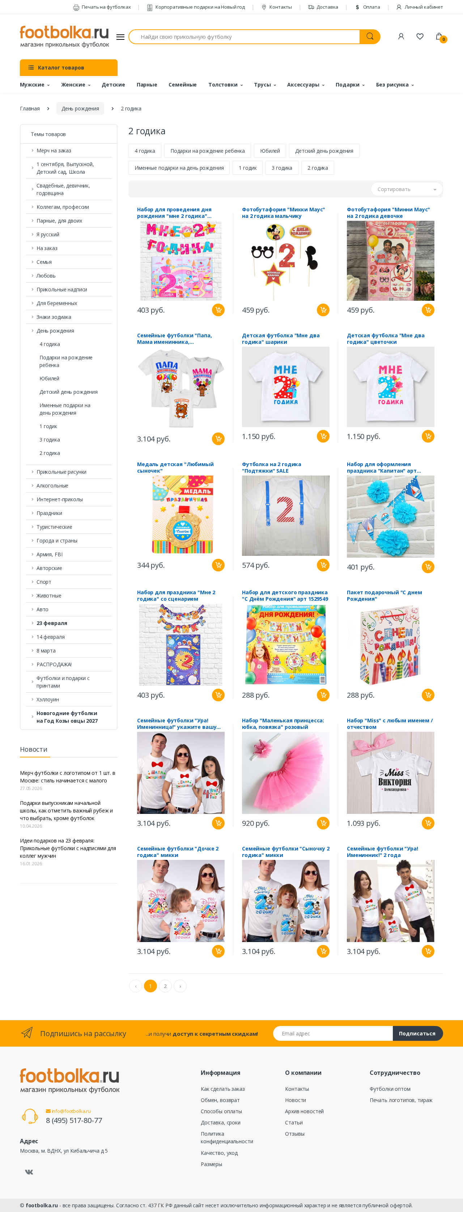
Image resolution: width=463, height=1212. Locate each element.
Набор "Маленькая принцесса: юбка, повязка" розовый (283, 723)
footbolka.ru (42, 1205)
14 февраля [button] (51, 636)
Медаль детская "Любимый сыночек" (175, 467)
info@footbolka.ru (71, 1111)
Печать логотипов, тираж (401, 1100)
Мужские (32, 84)
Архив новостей (304, 1111)
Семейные (183, 84)
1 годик (48, 426)
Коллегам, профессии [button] (63, 206)
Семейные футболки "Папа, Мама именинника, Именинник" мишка (174, 338)
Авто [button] (42, 609)
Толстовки (223, 84)
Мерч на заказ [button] (54, 150)
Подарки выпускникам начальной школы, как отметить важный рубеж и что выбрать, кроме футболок (66, 810)
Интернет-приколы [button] (60, 499)
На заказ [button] (47, 248)
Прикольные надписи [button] (62, 289)
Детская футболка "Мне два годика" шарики (280, 338)
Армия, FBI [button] (50, 554)
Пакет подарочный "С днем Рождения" (384, 595)
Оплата (371, 7)
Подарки (348, 84)
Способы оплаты (221, 1111)
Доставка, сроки (221, 1122)
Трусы (262, 84)
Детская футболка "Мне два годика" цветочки (385, 338)
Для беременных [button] (57, 303)
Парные (147, 84)
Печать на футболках (106, 7)
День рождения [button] (55, 330)
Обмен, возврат (220, 1100)
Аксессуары (303, 84)
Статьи (293, 1122)
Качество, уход (219, 1152)
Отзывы (294, 1133)
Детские (113, 84)
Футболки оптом (390, 1088)
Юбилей (49, 378)
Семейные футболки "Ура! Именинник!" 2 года (382, 851)
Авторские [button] (49, 568)
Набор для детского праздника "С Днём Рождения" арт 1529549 (285, 595)
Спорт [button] (44, 581)
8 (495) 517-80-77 (74, 1120)
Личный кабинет (423, 7)
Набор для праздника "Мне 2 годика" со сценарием (176, 595)
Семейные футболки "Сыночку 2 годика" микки (286, 851)
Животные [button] (49, 595)
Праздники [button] (49, 513)
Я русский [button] (48, 234)
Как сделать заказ (223, 1088)
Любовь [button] (46, 275)
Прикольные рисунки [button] (61, 471)
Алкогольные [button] (52, 485)
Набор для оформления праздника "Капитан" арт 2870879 (382, 467)
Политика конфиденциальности (227, 1137)
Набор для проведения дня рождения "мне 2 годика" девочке (174, 212)
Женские (73, 84)
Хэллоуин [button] (48, 699)
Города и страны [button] (57, 540)
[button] (69, 623)
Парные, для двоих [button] (59, 220)
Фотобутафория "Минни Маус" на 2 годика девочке (388, 212)
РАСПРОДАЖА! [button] (54, 664)
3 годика (49, 439)
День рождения (80, 108)
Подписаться (417, 1033)
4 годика (49, 344)
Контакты (280, 7)
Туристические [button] (54, 526)
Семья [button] (44, 261)
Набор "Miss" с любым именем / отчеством (390, 723)
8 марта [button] (46, 650)
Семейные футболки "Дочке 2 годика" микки (177, 851)
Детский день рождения (68, 391)
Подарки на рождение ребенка (66, 361)
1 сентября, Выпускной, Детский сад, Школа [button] (65, 168)
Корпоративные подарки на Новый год (199, 7)
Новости (295, 1100)
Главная (30, 108)
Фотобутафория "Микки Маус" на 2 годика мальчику (283, 212)
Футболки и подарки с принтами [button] (63, 682)
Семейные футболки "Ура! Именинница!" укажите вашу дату (176, 723)
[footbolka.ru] (64, 37)
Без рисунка (392, 84)
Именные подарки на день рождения (64, 409)
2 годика (49, 452)
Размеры (211, 1164)
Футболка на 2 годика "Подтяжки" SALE (271, 467)
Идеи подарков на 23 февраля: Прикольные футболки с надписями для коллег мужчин (68, 848)
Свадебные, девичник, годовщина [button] (63, 189)
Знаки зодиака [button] (54, 316)
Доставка (327, 7)
